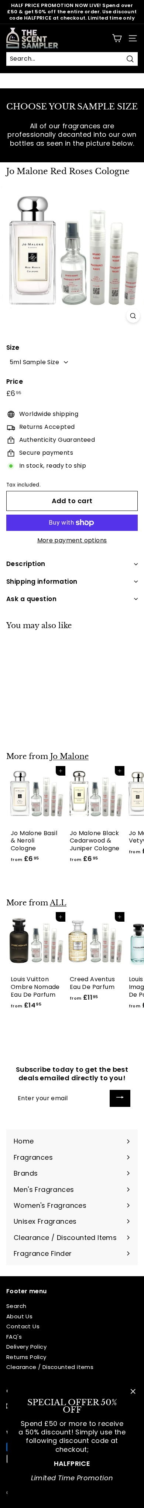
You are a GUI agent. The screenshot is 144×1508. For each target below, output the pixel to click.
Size (13, 347)
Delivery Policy (26, 1347)
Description (25, 563)
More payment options (72, 541)
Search (16, 1306)
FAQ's (14, 1337)
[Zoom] (133, 316)
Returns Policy (26, 1357)
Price (14, 381)
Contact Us (23, 1326)
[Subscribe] (120, 1098)
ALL (58, 902)
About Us (19, 1316)
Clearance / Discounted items (49, 1367)
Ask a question (31, 598)
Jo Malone (69, 756)
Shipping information (42, 581)
